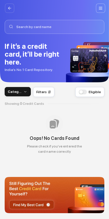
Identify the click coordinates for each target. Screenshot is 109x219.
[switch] (81, 92)
